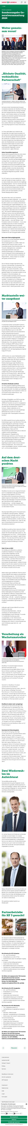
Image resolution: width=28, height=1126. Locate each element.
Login (3, 1093)
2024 (4, 6)
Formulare (4, 1096)
